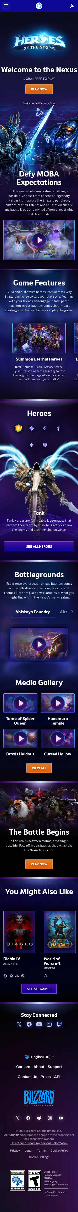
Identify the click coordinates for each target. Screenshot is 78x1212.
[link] (39, 113)
